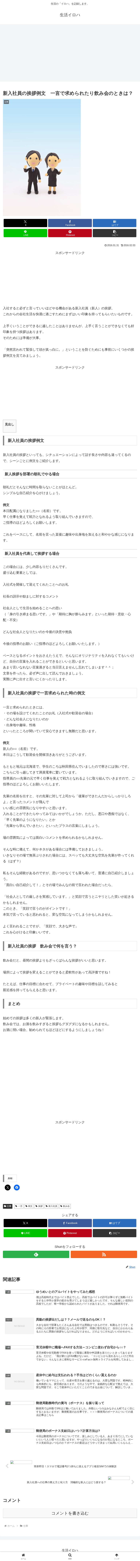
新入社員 (52, 1206)
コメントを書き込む (70, 1513)
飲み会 (66, 1206)
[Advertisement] (70, 54)
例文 (30, 1206)
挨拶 (40, 1206)
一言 (20, 1206)
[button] (114, 233)
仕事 (9, 1206)
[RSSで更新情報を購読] (104, 1254)
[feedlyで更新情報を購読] (36, 1254)
